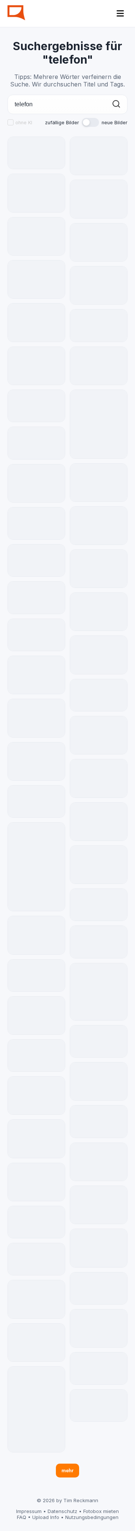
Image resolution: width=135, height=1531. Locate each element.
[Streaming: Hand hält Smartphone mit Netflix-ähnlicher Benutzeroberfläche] (36, 560)
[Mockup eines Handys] (98, 655)
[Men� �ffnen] (120, 13)
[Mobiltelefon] (36, 867)
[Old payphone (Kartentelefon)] (98, 865)
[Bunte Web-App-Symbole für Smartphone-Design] (98, 525)
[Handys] (36, 718)
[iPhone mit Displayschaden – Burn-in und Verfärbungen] (98, 1041)
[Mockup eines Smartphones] (36, 1015)
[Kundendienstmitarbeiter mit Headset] (98, 1081)
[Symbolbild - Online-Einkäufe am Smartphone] (98, 424)
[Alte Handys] (98, 156)
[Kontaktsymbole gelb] (36, 1299)
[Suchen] (116, 104)
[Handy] (36, 1409)
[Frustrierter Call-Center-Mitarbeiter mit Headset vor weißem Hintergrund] (36, 523)
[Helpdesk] (36, 1182)
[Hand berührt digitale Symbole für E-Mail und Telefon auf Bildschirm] (36, 406)
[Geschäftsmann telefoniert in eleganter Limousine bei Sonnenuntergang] (36, 975)
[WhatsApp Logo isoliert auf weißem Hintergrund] (36, 153)
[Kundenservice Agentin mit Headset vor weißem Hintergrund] (36, 1222)
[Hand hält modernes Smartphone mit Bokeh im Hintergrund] (36, 635)
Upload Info (45, 1517)
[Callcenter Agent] (98, 482)
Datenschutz (62, 1511)
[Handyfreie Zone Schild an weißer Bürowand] (98, 735)
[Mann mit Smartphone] (98, 1162)
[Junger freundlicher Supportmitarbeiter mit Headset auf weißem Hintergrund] (98, 1121)
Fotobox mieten (101, 1511)
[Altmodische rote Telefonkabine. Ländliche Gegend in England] (98, 612)
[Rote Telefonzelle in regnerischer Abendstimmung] (36, 598)
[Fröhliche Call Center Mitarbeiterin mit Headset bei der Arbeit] (36, 1259)
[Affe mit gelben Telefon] (36, 236)
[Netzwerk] (36, 675)
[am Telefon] (98, 1328)
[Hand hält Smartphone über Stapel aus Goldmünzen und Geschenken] (98, 1288)
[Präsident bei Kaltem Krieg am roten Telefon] (98, 822)
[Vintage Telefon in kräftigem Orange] (98, 242)
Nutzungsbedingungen (91, 1517)
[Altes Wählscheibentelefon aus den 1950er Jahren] (98, 942)
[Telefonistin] (36, 322)
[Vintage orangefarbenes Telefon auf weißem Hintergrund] (36, 1139)
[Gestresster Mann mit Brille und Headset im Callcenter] (98, 1368)
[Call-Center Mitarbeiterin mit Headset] (98, 1248)
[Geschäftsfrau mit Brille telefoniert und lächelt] (98, 695)
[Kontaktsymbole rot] (98, 285)
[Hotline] (36, 761)
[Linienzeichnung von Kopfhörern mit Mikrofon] (98, 778)
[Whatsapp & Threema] (36, 193)
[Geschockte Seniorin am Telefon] (98, 199)
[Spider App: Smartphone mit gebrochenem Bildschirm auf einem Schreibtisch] (36, 1055)
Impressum (29, 1511)
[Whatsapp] (36, 366)
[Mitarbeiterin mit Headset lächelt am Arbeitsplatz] (98, 1405)
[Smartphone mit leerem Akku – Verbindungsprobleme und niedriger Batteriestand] (36, 279)
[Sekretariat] (36, 483)
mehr (68, 1470)
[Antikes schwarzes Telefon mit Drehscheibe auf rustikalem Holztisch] (98, 905)
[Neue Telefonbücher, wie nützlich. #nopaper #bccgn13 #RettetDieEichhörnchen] (98, 991)
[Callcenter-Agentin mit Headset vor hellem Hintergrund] (36, 935)
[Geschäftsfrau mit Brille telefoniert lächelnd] (36, 443)
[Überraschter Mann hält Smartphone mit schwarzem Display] (36, 802)
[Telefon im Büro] (98, 1205)
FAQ (21, 1517)
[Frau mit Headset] (36, 1342)
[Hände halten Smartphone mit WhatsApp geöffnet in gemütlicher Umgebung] (98, 325)
